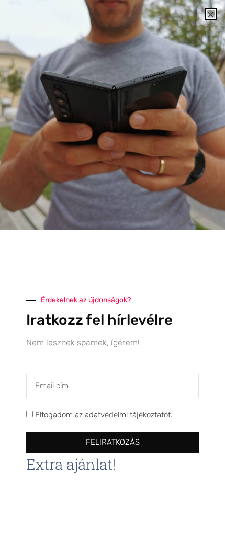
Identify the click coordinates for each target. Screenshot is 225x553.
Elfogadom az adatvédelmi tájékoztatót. (104, 415)
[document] (112, 276)
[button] (211, 14)
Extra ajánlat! (71, 464)
